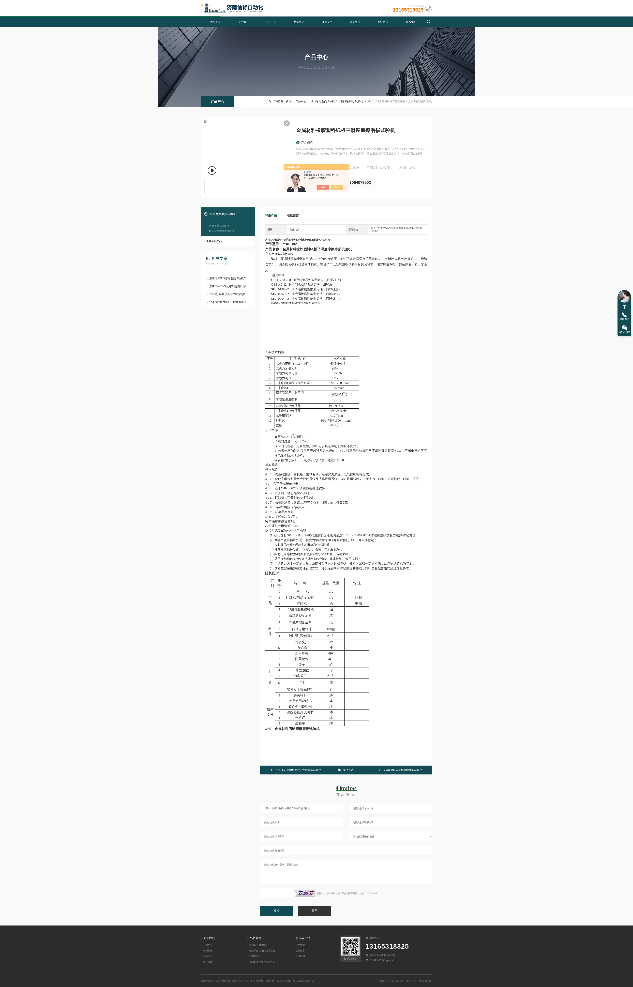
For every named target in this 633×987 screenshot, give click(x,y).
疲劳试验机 (255, 956)
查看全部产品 (214, 241)
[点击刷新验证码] (305, 893)
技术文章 (327, 21)
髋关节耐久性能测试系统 (262, 950)
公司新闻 (207, 950)
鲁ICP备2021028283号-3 (300, 980)
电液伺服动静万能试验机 (262, 961)
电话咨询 (624, 319)
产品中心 (271, 21)
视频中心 (207, 956)
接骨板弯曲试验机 (258, 945)
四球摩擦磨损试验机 (323, 101)
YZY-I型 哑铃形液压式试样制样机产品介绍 (229, 294)
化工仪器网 (397, 980)
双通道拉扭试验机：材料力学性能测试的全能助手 (229, 302)
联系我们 (411, 21)
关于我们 (243, 21)
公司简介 (207, 945)
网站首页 (215, 21)
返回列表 (348, 770)
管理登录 (411, 980)
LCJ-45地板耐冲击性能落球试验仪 (301, 770)
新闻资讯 (299, 21)
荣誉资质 (355, 21)
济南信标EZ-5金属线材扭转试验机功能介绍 (229, 286)
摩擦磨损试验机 (220, 225)
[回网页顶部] (624, 307)
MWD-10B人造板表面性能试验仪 (402, 770)
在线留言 (383, 21)
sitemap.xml (425, 980)
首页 (288, 101)
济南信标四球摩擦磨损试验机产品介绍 (229, 278)
